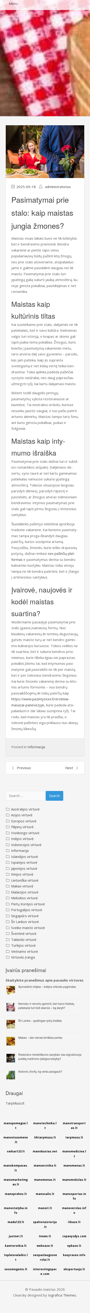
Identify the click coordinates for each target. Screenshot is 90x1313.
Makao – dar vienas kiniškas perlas (40, 1037)
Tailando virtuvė (23, 939)
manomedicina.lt (74, 1153)
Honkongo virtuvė (25, 832)
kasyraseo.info (74, 1255)
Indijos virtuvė (22, 838)
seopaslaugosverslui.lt (45, 1257)
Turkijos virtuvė (23, 945)
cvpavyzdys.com (74, 1236)
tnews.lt (45, 1236)
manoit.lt (45, 1208)
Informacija (36, 746)
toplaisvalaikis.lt (16, 1257)
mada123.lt (16, 1222)
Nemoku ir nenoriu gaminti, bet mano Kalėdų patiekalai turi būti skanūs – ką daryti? (46, 1006)
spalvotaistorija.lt (45, 1224)
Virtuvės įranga (23, 957)
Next (69, 767)
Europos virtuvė (23, 821)
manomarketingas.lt (16, 1182)
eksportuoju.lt (74, 1269)
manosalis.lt (45, 1194)
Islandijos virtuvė (24, 856)
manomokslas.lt (74, 1180)
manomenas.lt (74, 1165)
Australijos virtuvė (25, 809)
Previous (24, 767)
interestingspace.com (45, 1271)
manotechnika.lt (45, 1125)
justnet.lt (16, 1236)
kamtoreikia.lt (16, 1246)
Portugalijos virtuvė (26, 909)
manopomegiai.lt (16, 1125)
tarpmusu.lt (74, 1137)
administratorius (58, 186)
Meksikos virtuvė (24, 898)
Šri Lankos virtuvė (25, 921)
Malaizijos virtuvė (24, 892)
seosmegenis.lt (15, 1269)
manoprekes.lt (16, 1194)
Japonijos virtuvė (24, 868)
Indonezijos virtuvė (26, 844)
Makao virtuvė (22, 886)
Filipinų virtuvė (22, 826)
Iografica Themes (62, 1295)
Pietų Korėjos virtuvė (28, 904)
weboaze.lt (45, 1246)
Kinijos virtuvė (22, 874)
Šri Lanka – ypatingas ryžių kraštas (40, 1020)
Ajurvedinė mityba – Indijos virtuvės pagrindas (47, 987)
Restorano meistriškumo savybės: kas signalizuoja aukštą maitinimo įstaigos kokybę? (49, 1056)
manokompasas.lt (15, 1168)
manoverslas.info (74, 1210)
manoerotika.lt (45, 1165)
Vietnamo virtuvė (24, 951)
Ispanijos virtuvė (24, 862)
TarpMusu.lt (15, 1103)
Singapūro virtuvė (25, 915)
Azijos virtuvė (21, 815)
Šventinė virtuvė (23, 933)
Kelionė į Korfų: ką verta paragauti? (40, 1071)
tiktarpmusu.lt (45, 1137)
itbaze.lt (74, 1222)
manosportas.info (74, 1196)
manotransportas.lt (74, 1125)
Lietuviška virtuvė (24, 880)
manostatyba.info (15, 1210)
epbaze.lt (74, 1246)
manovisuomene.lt (15, 1139)
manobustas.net (45, 1151)
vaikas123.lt (16, 1151)
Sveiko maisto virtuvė (28, 927)
